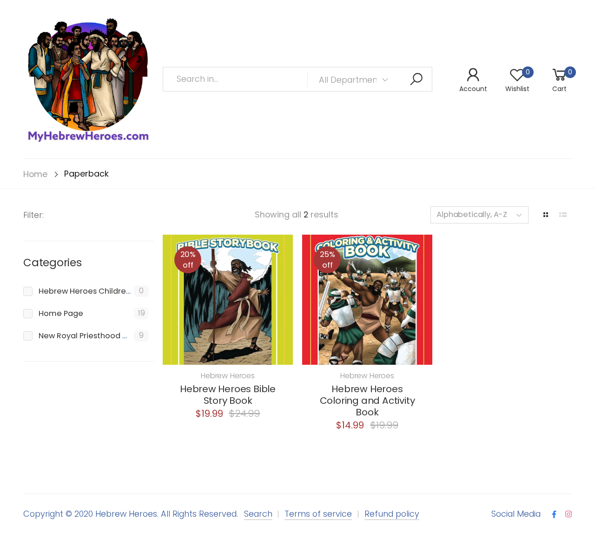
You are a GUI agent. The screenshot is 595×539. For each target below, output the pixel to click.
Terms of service (318, 513)
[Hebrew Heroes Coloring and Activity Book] (367, 300)
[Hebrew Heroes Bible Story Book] (228, 300)
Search (258, 513)
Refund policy (391, 513)
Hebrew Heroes (228, 375)
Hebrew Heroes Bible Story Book (228, 394)
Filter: (33, 215)
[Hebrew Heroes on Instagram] (568, 514)
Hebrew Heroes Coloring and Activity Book (367, 400)
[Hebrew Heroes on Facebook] (554, 514)
